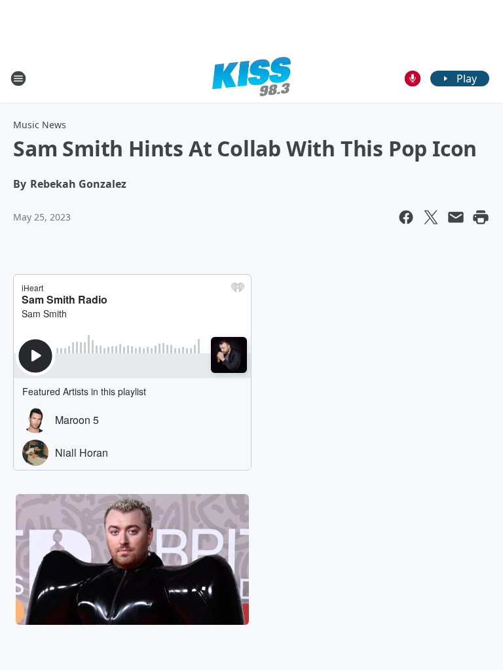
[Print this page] (481, 217)
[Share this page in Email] (456, 217)
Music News (39, 124)
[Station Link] (251, 78)
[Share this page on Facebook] (406, 217)
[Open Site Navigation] (18, 78)
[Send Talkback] (412, 78)
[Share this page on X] (431, 217)
